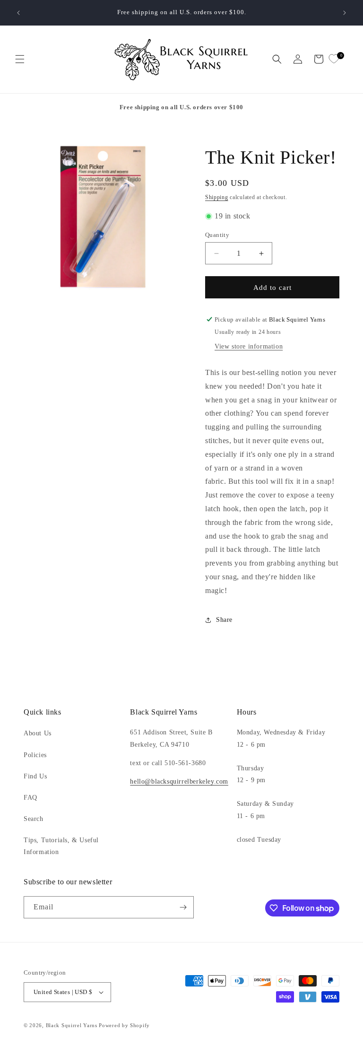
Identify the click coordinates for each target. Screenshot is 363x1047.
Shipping (216, 197)
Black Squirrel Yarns (71, 1025)
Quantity (217, 234)
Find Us (35, 776)
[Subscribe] (183, 907)
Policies (35, 755)
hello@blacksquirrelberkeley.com (179, 781)
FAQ (30, 797)
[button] (19, 59)
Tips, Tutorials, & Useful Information (61, 846)
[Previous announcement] (18, 12)
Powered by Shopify (124, 1025)
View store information (249, 346)
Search (33, 818)
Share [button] (224, 619)
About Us (38, 733)
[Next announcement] (344, 12)
